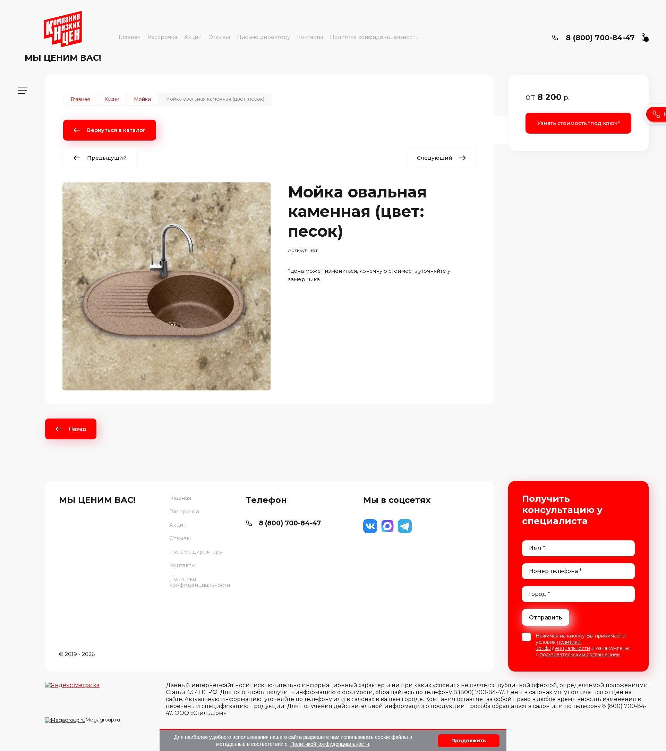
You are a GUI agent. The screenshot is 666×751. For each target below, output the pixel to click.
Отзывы (219, 37)
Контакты (310, 37)
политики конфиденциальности (563, 645)
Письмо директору (263, 37)
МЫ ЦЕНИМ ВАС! (63, 58)
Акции (193, 37)
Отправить (545, 617)
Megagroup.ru (102, 720)
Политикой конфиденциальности (329, 744)
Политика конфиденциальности (374, 37)
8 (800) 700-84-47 (600, 37)
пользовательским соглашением (580, 654)
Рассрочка (162, 37)
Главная (129, 37)
